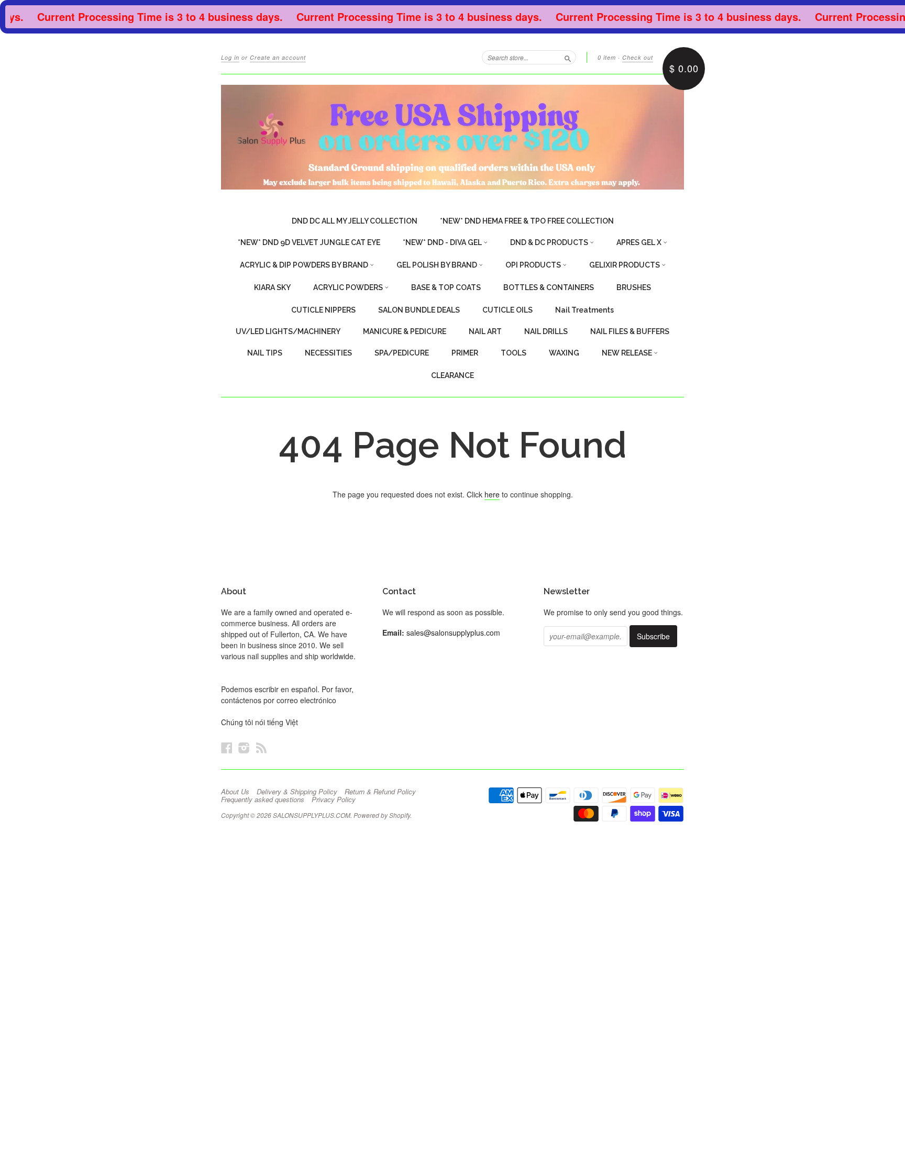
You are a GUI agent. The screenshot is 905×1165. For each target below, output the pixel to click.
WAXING (564, 353)
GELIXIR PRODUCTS (625, 265)
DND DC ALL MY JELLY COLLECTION (354, 221)
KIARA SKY (272, 287)
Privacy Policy (334, 799)
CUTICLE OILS (507, 310)
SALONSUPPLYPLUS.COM (311, 815)
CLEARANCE (452, 375)
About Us (235, 791)
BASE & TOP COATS (446, 287)
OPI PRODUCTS (533, 265)
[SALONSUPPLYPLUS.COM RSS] (261, 747)
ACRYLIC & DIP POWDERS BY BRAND (305, 265)
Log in (230, 57)
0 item (607, 57)
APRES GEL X (639, 242)
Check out (637, 57)
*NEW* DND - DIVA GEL (443, 242)
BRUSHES (633, 287)
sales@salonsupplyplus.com (453, 632)
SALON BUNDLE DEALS (419, 310)
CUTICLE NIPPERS (323, 310)
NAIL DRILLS (546, 331)
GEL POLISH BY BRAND (437, 265)
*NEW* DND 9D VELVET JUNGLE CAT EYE (309, 242)
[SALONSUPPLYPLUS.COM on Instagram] (244, 747)
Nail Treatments (584, 310)
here (492, 494)
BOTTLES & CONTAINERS (548, 287)
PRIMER (464, 353)
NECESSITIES (328, 353)
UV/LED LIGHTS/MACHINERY (288, 331)
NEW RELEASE (628, 353)
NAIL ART (485, 331)
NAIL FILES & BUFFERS (629, 331)
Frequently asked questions (262, 799)
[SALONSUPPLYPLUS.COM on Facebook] (227, 747)
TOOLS (513, 353)
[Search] (568, 57)
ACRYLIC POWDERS (348, 287)
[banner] (452, 137)
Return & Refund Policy (380, 791)
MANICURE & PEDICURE (404, 331)
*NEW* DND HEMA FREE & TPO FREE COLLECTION (527, 221)
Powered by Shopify (382, 815)
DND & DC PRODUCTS (550, 242)
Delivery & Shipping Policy (297, 791)
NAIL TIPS (264, 353)
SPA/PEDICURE (401, 353)
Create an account (278, 57)
